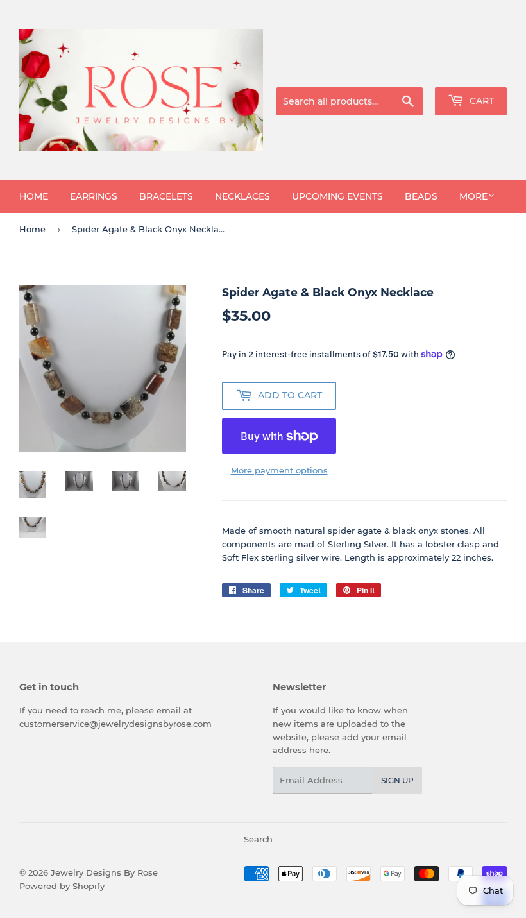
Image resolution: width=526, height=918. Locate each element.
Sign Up (397, 780)
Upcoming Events (337, 196)
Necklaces (242, 196)
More (473, 196)
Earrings (93, 196)
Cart (480, 100)
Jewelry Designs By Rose (104, 872)
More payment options (279, 470)
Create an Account (471, 71)
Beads (421, 196)
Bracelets (166, 196)
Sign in (405, 71)
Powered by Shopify (62, 886)
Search (258, 839)
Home (33, 196)
